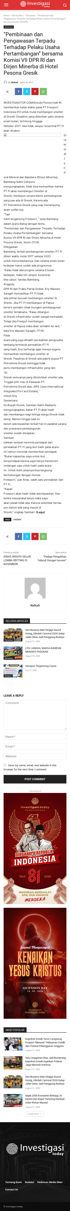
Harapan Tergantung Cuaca (40, 666)
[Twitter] (26, 91)
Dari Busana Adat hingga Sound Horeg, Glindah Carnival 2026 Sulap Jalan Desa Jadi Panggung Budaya (45, 633)
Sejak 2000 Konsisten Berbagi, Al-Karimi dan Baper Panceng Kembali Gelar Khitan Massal (44, 1099)
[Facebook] (18, 91)
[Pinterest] (35, 91)
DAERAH (17, 519)
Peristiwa (30, 15)
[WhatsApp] (43, 91)
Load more (33, 1113)
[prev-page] (6, 683)
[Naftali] (6, 82)
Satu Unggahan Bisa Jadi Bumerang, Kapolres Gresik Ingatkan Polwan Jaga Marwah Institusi (45, 1061)
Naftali (14, 82)
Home (7, 15)
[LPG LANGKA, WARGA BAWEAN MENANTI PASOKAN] (13, 653)
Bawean (8, 676)
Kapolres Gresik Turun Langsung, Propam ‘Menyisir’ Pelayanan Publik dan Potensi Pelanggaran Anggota (45, 1042)
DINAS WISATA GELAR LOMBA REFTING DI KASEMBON (17, 560)
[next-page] (11, 683)
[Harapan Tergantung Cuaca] (13, 671)
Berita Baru (18, 15)
